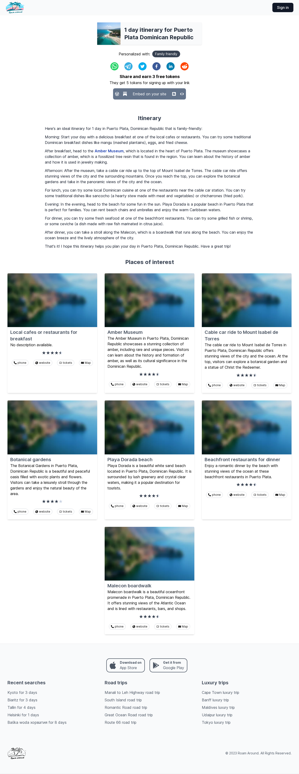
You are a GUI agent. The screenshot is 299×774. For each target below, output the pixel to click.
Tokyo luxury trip (216, 722)
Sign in (283, 7)
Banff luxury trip (215, 700)
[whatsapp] (114, 66)
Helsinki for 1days (23, 715)
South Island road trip (123, 700)
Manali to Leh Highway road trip (132, 692)
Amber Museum (109, 151)
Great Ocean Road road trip (129, 715)
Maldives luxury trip (218, 707)
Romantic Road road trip (126, 707)
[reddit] (184, 66)
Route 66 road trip (120, 722)
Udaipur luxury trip (217, 715)
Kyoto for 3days (22, 692)
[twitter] (142, 66)
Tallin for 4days (21, 707)
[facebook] (156, 66)
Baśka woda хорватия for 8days (37, 722)
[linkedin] (170, 66)
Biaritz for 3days (22, 700)
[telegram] (128, 66)
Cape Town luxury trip (220, 692)
